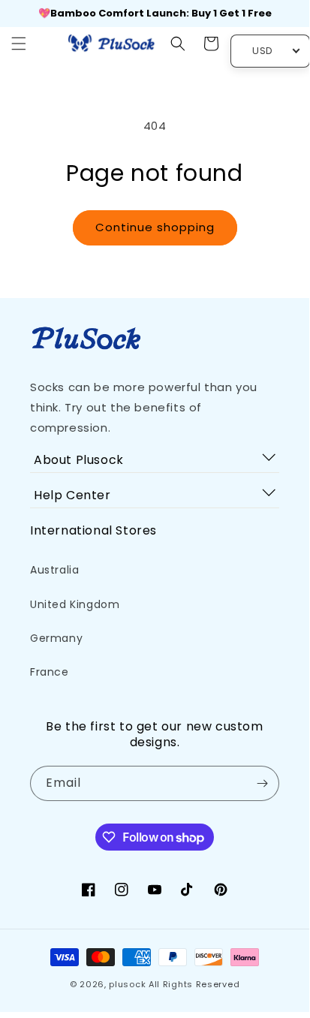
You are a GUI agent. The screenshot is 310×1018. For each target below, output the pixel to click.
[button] (18, 43)
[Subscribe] (261, 783)
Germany (56, 638)
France (49, 671)
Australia (54, 569)
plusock (127, 984)
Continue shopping (155, 227)
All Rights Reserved (194, 984)
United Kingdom (74, 604)
